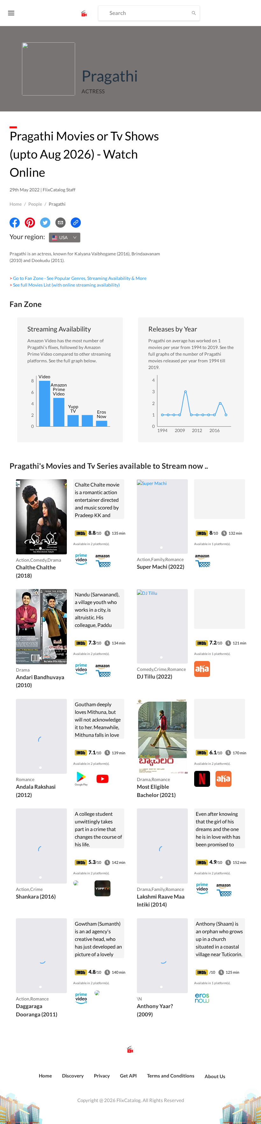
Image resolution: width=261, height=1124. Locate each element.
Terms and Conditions (170, 1075)
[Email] (60, 222)
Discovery (73, 1075)
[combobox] (65, 237)
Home (16, 204)
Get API (128, 1075)
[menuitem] (45, 1079)
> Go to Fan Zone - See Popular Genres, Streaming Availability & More (78, 278)
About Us (215, 1076)
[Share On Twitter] (45, 222)
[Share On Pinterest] (30, 222)
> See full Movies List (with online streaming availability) (65, 285)
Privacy (102, 1075)
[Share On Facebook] (15, 222)
